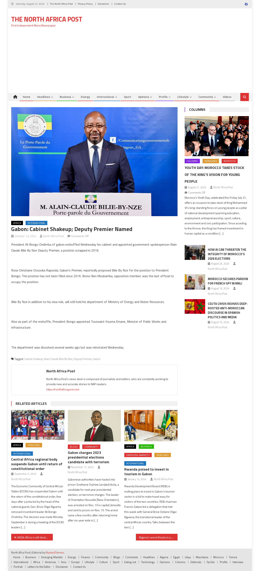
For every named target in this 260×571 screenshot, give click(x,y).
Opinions (143, 97)
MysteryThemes (55, 552)
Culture (103, 562)
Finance (85, 557)
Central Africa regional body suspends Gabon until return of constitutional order (36, 464)
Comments (131, 557)
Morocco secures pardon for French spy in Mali (228, 281)
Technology (148, 562)
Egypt (176, 557)
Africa (17, 223)
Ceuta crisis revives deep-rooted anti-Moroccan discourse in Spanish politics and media (228, 310)
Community (205, 97)
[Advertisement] (130, 62)
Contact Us (120, 4)
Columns (197, 109)
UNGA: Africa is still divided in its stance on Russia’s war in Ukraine (35, 537)
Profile (163, 97)
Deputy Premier (83, 359)
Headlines (43, 97)
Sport (127, 97)
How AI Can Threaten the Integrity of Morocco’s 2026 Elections (227, 254)
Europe (75, 562)
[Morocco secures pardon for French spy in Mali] (195, 282)
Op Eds (211, 562)
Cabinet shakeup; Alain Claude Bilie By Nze (48, 359)
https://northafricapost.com (62, 389)
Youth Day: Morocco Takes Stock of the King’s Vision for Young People (214, 174)
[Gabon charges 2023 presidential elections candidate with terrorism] (94, 425)
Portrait (18, 567)
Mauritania (202, 557)
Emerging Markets (138, 455)
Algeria (164, 557)
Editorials (196, 562)
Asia (63, 562)
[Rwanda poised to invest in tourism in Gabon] (151, 425)
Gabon (96, 359)
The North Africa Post (61, 4)
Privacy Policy (85, 4)
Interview (238, 562)
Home (26, 97)
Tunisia (233, 557)
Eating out (130, 562)
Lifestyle (183, 97)
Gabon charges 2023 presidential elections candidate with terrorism (88, 457)
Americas (50, 562)
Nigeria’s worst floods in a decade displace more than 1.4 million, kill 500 (158, 537)
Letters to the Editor (39, 567)
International (105, 97)
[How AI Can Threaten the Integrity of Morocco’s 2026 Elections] (195, 252)
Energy (85, 97)
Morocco (230, 161)
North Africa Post (53, 236)
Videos (227, 97)
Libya (188, 557)
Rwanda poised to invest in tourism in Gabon (146, 471)
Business (65, 97)
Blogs (74, 447)
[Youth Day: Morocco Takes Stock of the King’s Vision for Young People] (217, 136)
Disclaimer (103, 4)
